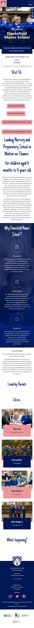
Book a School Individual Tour (17, 132)
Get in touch (17, 579)
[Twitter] (17, 596)
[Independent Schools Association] (17, 621)
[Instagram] (10, 596)
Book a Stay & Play (16, 113)
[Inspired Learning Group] (17, 615)
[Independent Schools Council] (26, 615)
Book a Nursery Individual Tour (17, 122)
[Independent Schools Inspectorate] (8, 615)
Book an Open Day (16, 106)
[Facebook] (24, 596)
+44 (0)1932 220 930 (17, 575)
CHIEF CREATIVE (22, 606)
